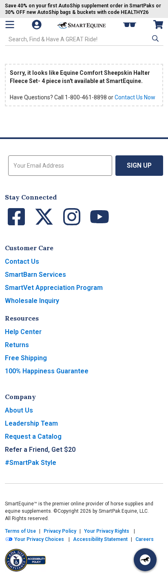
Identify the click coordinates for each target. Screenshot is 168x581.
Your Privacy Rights (106, 531)
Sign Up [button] (139, 165)
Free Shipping (26, 358)
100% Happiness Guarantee (46, 371)
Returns (17, 345)
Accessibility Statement (100, 539)
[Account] (37, 24)
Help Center (23, 332)
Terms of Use (20, 531)
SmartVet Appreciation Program (54, 288)
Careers (144, 539)
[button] (154, 38)
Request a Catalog (33, 436)
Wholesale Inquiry (32, 301)
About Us (19, 410)
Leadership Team (31, 423)
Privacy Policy (60, 531)
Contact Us (22, 261)
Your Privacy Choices (38, 539)
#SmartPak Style (30, 463)
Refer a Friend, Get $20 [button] (40, 449)
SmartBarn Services (35, 274)
